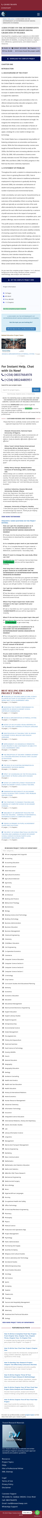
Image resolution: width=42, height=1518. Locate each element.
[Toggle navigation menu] (38, 14)
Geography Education (12, 1068)
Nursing (7, 1197)
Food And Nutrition (11, 1044)
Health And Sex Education (13, 1084)
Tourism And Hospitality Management (17, 1302)
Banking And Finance (12, 899)
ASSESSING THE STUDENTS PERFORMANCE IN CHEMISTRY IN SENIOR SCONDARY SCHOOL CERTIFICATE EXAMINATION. (18, 709)
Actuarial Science (10, 867)
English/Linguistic (11, 1020)
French (7, 1056)
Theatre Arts (9, 1294)
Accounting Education (12, 862)
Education (11, 19)
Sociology (8, 1274)
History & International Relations (15, 1092)
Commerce (8, 955)
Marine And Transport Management (17, 1145)
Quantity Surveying (11, 1250)
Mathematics (9, 1161)
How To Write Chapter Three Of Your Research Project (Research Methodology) (19, 1376)
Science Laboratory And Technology (16, 1258)
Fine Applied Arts (10, 1036)
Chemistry (8, 939)
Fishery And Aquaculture (13, 1040)
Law (6, 1129)
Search (36, 390)
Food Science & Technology (14, 1048)
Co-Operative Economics (13, 951)
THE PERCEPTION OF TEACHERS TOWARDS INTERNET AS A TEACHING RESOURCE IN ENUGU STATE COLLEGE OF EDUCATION (20, 756)
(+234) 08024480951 (18, 380)
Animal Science (10, 891)
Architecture (9, 895)
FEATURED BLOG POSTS (21, 1328)
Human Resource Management (15, 1100)
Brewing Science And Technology (16, 915)
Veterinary (8, 1310)
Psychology (8, 1238)
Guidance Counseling (12, 1076)
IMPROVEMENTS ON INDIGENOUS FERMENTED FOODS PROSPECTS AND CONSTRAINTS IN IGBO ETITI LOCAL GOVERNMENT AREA (19, 746)
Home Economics (10, 1096)
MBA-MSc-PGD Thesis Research (15, 1173)
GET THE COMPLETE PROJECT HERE (21, 280)
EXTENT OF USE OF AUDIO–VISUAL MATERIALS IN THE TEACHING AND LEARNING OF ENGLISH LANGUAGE (20, 725)
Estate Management (11, 1032)
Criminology (9, 975)
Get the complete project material (14, 309)
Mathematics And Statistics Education (17, 1165)
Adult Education (10, 871)
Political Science (10, 1226)
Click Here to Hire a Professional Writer (22, 329)
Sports (7, 1282)
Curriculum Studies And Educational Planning (20, 983)
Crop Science (9, 979)
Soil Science (9, 1278)
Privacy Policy (7, 1484)
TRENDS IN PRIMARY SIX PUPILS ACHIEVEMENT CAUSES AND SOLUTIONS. (18, 824)
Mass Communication (12, 1157)
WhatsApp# (9, 562)
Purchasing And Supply (12, 1246)
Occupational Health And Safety (15, 1201)
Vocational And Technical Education (16, 1314)
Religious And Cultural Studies (15, 1254)
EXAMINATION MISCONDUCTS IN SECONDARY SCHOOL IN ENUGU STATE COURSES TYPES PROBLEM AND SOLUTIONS (19, 793)
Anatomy (8, 887)
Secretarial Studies (11, 1262)
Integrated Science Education (14, 1117)
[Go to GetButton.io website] (37, 1516)
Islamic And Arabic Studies (13, 1125)
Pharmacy (8, 1213)
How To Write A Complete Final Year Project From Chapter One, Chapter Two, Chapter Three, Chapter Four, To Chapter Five (20, 1336)
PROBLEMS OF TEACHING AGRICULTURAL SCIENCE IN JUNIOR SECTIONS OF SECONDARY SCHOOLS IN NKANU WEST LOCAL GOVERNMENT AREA (19, 698)
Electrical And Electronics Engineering (17, 1008)
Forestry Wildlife (10, 1052)
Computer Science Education (14, 959)
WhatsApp (28, 408)
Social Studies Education (13, 1270)
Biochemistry (9, 907)
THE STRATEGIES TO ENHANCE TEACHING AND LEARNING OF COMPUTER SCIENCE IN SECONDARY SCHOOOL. (18, 804)
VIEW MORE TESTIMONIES (10, 517)
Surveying (8, 1286)
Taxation (7, 1290)
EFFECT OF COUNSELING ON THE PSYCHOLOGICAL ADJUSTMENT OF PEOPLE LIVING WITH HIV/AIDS (19, 775)
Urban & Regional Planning (14, 1306)
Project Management (12, 1234)
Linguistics (8, 1137)
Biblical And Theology (12, 903)
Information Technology (13, 1108)
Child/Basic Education (12, 943)
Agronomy (8, 883)
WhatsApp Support (10, 1506)
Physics (7, 1221)
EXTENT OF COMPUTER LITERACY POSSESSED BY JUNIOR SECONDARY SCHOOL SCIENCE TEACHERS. (18, 784)
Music (7, 1189)
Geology (7, 1072)
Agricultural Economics (12, 875)
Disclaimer (6, 1487)
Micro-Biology (9, 1185)
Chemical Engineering (12, 935)
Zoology (7, 1318)
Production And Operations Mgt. (15, 1230)
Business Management (12, 931)
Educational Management (13, 1004)
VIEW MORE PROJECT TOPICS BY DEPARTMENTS (18, 1322)
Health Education (10, 1088)
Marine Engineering (11, 1149)
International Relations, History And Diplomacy (20, 1121)
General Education (11, 1060)
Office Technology (11, 1205)
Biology (7, 911)
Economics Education (12, 996)
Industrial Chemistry (11, 1104)
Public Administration (12, 1242)
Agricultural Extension (12, 879)
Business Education (11, 927)
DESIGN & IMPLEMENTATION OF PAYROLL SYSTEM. (18, 354)
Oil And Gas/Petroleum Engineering (16, 1209)
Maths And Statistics (11, 1169)
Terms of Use (7, 1481)
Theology (8, 1298)
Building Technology (11, 919)
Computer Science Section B (14, 967)
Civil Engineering (10, 947)
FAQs (4, 1465)
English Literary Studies (12, 1016)
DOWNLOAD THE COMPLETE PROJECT (21, 59)
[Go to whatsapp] (37, 1512)
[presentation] (20, 363)
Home (5, 19)
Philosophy (8, 1217)
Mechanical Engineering (13, 1177)
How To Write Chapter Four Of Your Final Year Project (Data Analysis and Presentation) (21, 1388)
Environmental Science (12, 1028)
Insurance (8, 1113)
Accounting (8, 858)
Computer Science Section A (14, 963)
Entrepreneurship (11, 1024)
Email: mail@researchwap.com (14, 1503)
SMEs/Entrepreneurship (13, 1266)
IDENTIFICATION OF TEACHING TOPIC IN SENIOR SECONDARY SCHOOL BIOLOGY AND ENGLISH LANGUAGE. (19, 735)
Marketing (8, 1153)
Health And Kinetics (11, 1080)
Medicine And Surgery (12, 1181)
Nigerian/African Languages (14, 1193)
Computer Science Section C (14, 971)
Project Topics (8, 1462)
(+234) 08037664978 (18, 375)
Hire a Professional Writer (12, 1468)
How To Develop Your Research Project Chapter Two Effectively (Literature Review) (20, 1363)
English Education (11, 1012)
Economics (8, 992)
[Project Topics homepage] (4, 14)
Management (9, 1141)
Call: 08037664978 (9, 1500)
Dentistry (8, 987)
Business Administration (13, 923)
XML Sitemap (7, 1472)
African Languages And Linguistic (16, 854)
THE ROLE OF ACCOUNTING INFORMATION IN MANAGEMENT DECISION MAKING (18, 766)
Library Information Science (14, 1133)
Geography (8, 1064)
